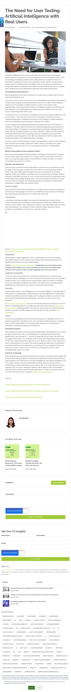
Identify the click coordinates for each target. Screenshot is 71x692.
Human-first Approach (50, 644)
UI (45, 636)
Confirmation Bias (26, 663)
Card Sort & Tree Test (33, 644)
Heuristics (33, 667)
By (10, 27)
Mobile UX (28, 620)
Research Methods (8, 616)
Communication (29, 671)
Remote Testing (25, 628)
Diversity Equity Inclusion (34, 636)
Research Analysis (61, 656)
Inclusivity (49, 648)
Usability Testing (39, 620)
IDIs (14, 652)
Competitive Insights (59, 660)
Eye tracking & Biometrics (19, 624)
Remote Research (48, 656)
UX (15, 620)
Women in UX (6, 656)
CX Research (6, 652)
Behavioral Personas (20, 640)
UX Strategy (20, 616)
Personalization (8, 648)
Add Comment (58, 483)
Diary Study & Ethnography (37, 640)
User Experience (53, 616)
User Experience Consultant (41, 628)
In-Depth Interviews (36, 648)
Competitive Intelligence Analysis (48, 671)
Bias (19, 652)
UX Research (42, 616)
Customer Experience (52, 624)
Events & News (31, 616)
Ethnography (39, 663)
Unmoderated (43, 667)
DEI (17, 628)
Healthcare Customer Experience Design (15, 667)
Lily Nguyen (24, 418)
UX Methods (6, 660)
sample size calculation (58, 667)
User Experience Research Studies (13, 636)
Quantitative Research (36, 632)
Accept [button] (31, 687)
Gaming (49, 663)
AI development (51, 27)
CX (16, 648)
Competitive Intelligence (10, 663)
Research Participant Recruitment (43, 652)
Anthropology (26, 660)
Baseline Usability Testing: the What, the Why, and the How (33, 463)
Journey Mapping (8, 628)
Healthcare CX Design (60, 663)
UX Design (6, 624)
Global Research (54, 640)
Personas (26, 652)
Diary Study (23, 648)
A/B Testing (59, 648)
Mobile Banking (21, 632)
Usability (59, 652)
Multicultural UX (8, 632)
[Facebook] (2, 25)
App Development (51, 632)
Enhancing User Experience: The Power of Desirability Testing (13, 463)
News (20, 620)
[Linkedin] (2, 22)
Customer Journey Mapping (31, 656)
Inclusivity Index (8, 644)
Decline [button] (39, 687)
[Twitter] (2, 18)
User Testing (38, 27)
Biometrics (18, 671)
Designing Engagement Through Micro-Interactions (28, 601)
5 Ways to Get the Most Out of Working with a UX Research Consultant (34, 595)
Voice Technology (54, 636)
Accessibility (7, 640)
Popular (40, 582)
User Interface (7, 620)
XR (58, 628)
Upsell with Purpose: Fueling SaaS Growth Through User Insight (32, 588)
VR (54, 628)
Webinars (15, 660)
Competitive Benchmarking (42, 660)
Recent (5, 582)
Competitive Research (54, 620)
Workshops (16, 656)
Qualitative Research (36, 624)
